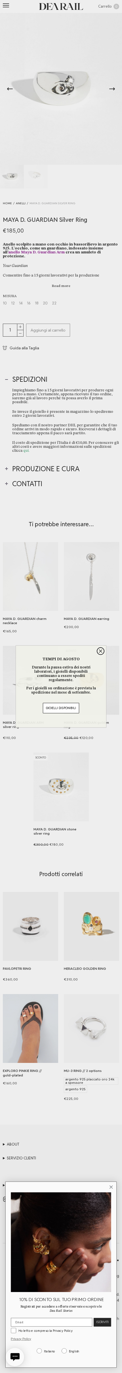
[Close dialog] (100, 651)
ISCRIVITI (102, 1322)
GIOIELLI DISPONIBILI (61, 708)
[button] (15, 1357)
